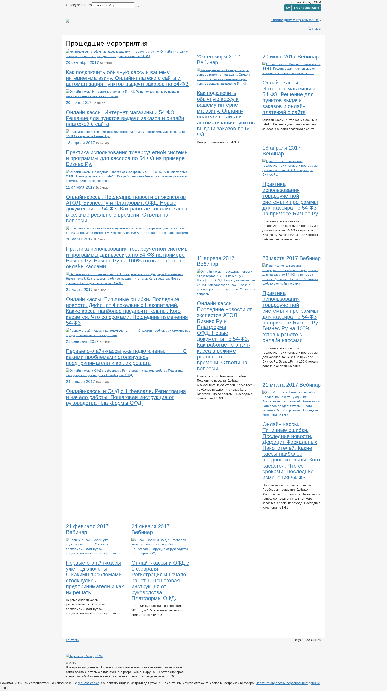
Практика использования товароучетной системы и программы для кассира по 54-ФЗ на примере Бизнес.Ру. (290, 199)
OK (4, 688)
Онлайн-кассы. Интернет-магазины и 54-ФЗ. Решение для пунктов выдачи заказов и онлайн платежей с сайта (288, 97)
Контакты (314, 28)
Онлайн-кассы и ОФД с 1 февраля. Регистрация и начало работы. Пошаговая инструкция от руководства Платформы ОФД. (160, 580)
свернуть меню (306, 20)
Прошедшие (282, 20)
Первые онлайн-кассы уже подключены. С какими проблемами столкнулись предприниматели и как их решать (95, 577)
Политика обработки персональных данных (288, 683)
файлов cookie (88, 683)
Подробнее (208, 150)
